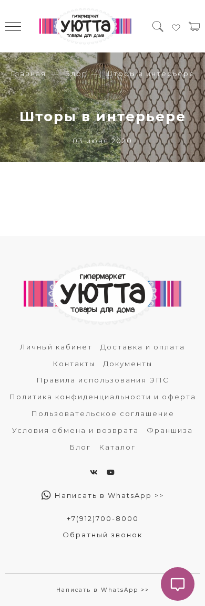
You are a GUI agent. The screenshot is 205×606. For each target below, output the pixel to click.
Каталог (117, 447)
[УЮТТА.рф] (85, 26)
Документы (127, 363)
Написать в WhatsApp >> (108, 495)
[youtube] (111, 472)
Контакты (74, 363)
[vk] (94, 472)
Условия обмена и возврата (75, 430)
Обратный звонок (102, 534)
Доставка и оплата (142, 347)
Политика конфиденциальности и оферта (102, 396)
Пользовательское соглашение (103, 413)
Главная (28, 73)
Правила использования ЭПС (102, 380)
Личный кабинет (56, 347)
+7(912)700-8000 (103, 518)
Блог (75, 73)
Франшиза (170, 430)
